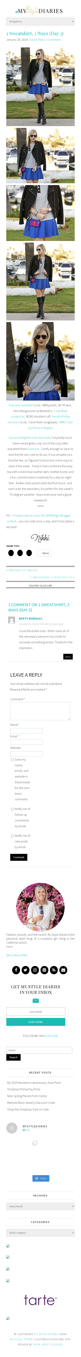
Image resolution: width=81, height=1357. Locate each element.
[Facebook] (16, 970)
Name (14, 725)
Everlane (33, 449)
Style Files (36, 40)
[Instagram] (35, 970)
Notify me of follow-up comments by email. (22, 817)
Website (15, 748)
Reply (68, 656)
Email (14, 736)
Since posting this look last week (29, 437)
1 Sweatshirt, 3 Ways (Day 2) (34, 33)
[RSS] (54, 970)
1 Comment (53, 40)
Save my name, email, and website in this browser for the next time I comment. (22, 779)
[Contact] (63, 970)
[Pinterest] (44, 970)
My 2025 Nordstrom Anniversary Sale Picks (34, 1083)
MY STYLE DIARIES (46, 1334)
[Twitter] (25, 970)
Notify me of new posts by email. (22, 841)
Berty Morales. (31, 618)
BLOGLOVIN (50, 1036)
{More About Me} (16, 955)
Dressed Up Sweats (23, 570)
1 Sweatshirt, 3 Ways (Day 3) (51, 577)
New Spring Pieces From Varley (27, 1096)
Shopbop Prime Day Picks (23, 1089)
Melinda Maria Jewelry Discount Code (31, 1103)
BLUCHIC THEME (21, 1339)
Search (13, 1057)
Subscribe (35, 1022)
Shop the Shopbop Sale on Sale (28, 1109)
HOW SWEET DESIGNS (48, 1344)
